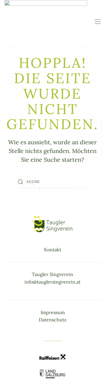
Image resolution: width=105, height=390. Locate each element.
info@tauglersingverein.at (52, 282)
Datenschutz (52, 320)
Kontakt (52, 249)
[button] (98, 22)
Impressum (53, 312)
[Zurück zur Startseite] (45, 22)
